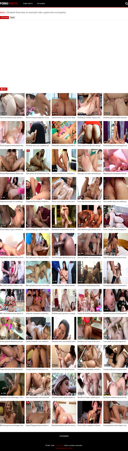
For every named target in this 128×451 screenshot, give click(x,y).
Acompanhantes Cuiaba (64, 448)
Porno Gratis (27, 3)
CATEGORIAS (41, 3)
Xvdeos (12, 17)
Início (2, 12)
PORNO (9, 3)
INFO (4, 89)
